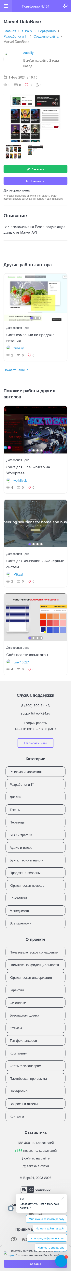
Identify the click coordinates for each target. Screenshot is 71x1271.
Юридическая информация (31, 977)
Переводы (17, 821)
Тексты (15, 809)
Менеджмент (19, 910)
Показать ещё (14, 369)
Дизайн (15, 796)
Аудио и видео (21, 847)
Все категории (21, 922)
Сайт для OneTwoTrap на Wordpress (28, 469)
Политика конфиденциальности (34, 964)
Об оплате (18, 1002)
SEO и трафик (21, 834)
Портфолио (18, 1090)
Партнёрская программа (28, 1078)
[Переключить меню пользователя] (6, 6)
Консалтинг (18, 897)
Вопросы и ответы (24, 1103)
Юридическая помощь (27, 885)
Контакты (17, 1116)
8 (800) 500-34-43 (35, 705)
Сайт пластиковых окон (27, 654)
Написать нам (35, 743)
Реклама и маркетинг (26, 771)
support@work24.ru (35, 713)
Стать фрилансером (25, 1065)
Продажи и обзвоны (25, 872)
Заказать (38, 169)
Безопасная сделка (24, 1015)
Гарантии (17, 989)
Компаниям (18, 1053)
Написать (38, 181)
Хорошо (35, 1264)
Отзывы (16, 1027)
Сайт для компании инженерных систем (35, 563)
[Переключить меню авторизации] (65, 6)
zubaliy (28, 52)
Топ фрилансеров (23, 1040)
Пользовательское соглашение (34, 952)
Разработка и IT (22, 784)
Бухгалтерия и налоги (27, 859)
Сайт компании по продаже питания (30, 337)
